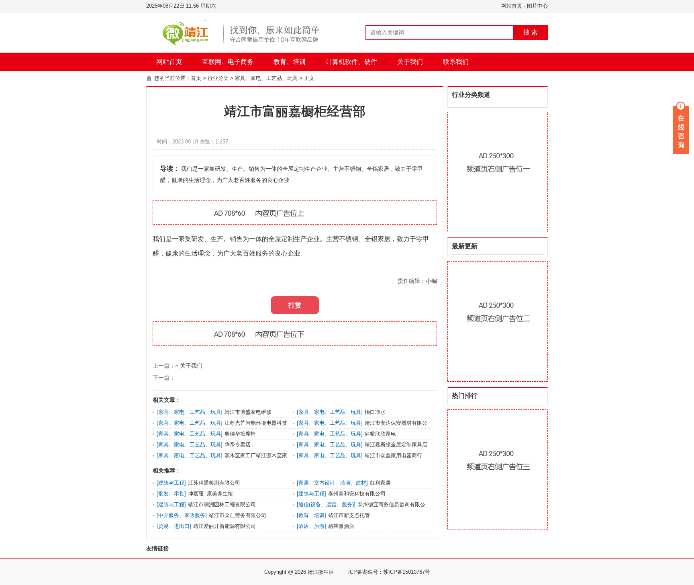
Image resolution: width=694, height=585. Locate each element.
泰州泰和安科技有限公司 (357, 494)
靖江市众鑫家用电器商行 (393, 455)
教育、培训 (290, 61)
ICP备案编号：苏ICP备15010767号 (389, 572)
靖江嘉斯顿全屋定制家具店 (396, 445)
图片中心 (537, 6)
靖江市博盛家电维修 (248, 412)
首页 (196, 78)
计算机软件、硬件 (351, 61)
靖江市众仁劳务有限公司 (237, 515)
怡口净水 (375, 412)
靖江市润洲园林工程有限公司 (222, 504)
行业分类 (218, 78)
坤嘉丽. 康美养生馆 (210, 494)
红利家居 (380, 483)
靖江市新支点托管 (349, 515)
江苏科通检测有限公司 (214, 483)
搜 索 (530, 32)
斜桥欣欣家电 (380, 434)
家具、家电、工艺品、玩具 (266, 78)
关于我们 (410, 61)
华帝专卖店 (238, 445)
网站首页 (511, 6)
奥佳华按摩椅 (240, 434)
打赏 (294, 305)
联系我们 (456, 61)
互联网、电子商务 (227, 61)
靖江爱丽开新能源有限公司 (224, 526)
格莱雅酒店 (341, 526)
